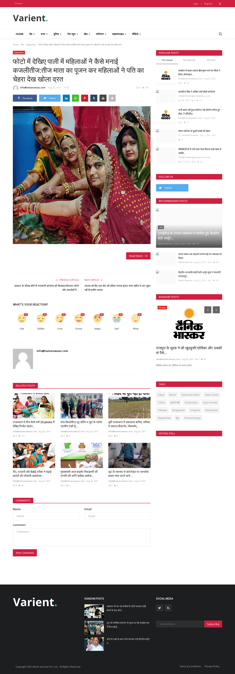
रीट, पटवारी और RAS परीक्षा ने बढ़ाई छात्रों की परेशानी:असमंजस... (32, 474)
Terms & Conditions (190, 666)
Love (59, 328)
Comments (23, 500)
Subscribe (213, 624)
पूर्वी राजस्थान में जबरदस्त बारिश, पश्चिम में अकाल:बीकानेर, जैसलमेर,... (129, 424)
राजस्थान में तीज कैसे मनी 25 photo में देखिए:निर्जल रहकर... (34, 424)
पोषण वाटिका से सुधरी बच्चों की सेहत (194, 131)
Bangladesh (178, 410)
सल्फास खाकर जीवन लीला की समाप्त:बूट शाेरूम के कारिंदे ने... (189, 350)
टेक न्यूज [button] (71, 34)
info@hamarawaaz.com (32, 87)
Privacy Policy (212, 666)
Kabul (161, 394)
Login (195, 3)
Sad (117, 328)
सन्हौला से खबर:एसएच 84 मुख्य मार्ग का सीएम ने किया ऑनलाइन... (199, 72)
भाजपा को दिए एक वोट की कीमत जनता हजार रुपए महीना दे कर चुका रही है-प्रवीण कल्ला (117, 288)
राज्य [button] (43, 34)
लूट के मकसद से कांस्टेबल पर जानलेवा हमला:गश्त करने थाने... (128, 474)
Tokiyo (161, 402)
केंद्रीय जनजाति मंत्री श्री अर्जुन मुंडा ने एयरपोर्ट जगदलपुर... (199, 274)
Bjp (177, 418)
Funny (78, 328)
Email (88, 509)
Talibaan (162, 410)
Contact (19, 3)
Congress (195, 410)
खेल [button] (86, 34)
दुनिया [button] (57, 34)
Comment (19, 525)
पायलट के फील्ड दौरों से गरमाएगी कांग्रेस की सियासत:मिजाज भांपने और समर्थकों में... (46, 288)
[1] (220, 3)
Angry (97, 328)
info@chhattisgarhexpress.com (194, 95)
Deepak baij (164, 418)
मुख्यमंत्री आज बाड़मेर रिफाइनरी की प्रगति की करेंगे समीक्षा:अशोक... (79, 474)
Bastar (172, 394)
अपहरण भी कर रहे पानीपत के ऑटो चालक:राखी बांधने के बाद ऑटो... (126, 608)
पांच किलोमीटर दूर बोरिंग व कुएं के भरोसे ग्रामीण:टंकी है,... (81, 424)
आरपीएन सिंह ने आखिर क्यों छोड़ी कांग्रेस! (196, 91)
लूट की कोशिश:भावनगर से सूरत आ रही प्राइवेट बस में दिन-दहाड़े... (128, 624)
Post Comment (25, 553)
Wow (135, 328)
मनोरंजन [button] (100, 34)
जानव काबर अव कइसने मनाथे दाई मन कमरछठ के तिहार (200, 256)
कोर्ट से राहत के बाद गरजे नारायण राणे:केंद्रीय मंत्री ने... (128, 641)
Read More (137, 256)
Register (208, 3)
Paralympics (191, 402)
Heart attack (211, 394)
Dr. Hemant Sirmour (188, 135)
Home (20, 34)
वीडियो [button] (135, 34)
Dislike (40, 328)
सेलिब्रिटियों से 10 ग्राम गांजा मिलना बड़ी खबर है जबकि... (199, 151)
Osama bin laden (190, 394)
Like (22, 328)
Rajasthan (31, 44)
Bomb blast (211, 410)
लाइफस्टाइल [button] (118, 34)
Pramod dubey (192, 418)
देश (22, 44)
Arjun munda (210, 402)
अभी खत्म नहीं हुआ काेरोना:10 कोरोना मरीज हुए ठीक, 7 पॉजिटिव (199, 111)
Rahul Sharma (165, 243)
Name (17, 509)
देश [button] (31, 34)
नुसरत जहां (175, 402)
